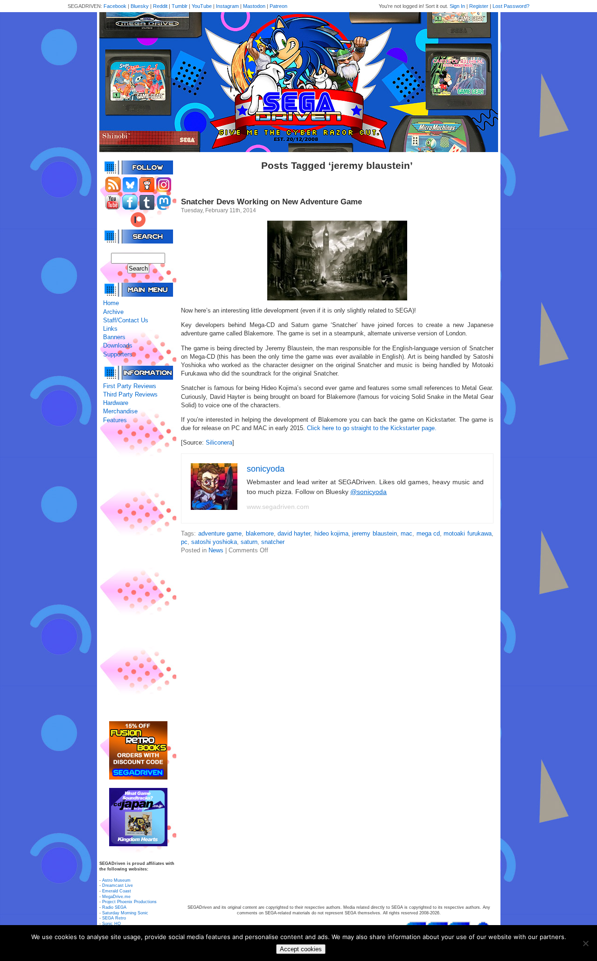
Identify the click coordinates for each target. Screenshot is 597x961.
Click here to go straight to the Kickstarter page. (372, 428)
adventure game (220, 533)
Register (478, 6)
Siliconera (219, 442)
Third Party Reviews (130, 394)
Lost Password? (511, 6)
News (215, 550)
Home (111, 302)
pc (184, 541)
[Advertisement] (138, 573)
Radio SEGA (114, 907)
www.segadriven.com (278, 506)
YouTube (202, 6)
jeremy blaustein (374, 533)
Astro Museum (116, 880)
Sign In (457, 6)
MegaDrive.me (116, 896)
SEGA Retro (114, 918)
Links (110, 328)
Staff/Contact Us (125, 320)
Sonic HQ (111, 923)
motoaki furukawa (467, 533)
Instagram (227, 6)
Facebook (115, 6)
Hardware (115, 402)
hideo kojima (331, 533)
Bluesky (140, 6)
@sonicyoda (368, 491)
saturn (249, 541)
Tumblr (179, 6)
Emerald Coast (116, 891)
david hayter (294, 533)
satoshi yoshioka (214, 541)
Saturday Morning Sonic (125, 913)
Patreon (278, 6)
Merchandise (120, 411)
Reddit (160, 6)
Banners (114, 337)
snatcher (273, 541)
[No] (585, 943)
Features (115, 420)
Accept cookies (301, 949)
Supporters (117, 354)
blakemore (260, 533)
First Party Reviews (129, 386)
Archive (113, 311)
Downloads (117, 345)
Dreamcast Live (117, 885)
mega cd (428, 533)
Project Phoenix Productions (129, 901)
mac (406, 533)
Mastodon (254, 6)
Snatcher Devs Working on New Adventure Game (271, 201)
